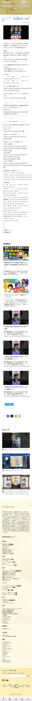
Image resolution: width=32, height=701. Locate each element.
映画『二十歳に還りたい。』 (8, 577)
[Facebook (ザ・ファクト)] (12, 590)
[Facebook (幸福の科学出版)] (12, 559)
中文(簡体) (5, 654)
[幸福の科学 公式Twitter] (5, 680)
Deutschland (6, 646)
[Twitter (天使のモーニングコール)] (14, 594)
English (28, 1)
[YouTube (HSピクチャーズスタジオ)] (19, 570)
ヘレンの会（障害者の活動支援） (9, 636)
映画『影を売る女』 (6, 580)
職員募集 (17, 687)
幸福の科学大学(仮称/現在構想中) (10, 613)
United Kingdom (7, 648)
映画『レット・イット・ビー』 (8, 576)
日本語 (23, 1)
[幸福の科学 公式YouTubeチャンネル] (7, 680)
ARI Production (6, 587)
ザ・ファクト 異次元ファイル (8, 592)
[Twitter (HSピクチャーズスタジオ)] (15, 570)
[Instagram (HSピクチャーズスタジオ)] (21, 570)
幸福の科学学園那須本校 (8, 611)
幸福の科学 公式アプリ (7, 552)
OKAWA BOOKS (6, 661)
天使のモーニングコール (7, 594)
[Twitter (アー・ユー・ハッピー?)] (14, 565)
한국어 (3, 655)
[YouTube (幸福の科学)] (12, 544)
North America (6, 643)
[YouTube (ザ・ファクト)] (8, 590)
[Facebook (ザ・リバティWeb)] (14, 562)
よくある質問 (13, 686)
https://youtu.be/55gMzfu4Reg (15, 59)
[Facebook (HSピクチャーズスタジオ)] (17, 570)
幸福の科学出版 (6, 559)
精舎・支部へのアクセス (7, 549)
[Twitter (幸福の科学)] (8, 544)
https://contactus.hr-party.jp (14, 98)
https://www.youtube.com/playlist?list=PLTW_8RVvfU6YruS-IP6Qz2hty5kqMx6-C (15, 157)
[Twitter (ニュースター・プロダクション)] (16, 586)
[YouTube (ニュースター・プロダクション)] (20, 586)
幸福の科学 (5, 544)
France (4, 647)
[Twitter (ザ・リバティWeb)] (12, 562)
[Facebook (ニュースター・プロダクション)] (18, 586)
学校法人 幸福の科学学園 (8, 609)
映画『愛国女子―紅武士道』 (8, 573)
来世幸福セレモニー (6, 628)
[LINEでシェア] (15, 416)
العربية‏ (3, 657)
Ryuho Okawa (6, 660)
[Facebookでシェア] (8, 416)
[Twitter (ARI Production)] (12, 587)
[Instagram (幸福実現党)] (14, 600)
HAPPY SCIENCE (17, 694)
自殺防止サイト (5, 635)
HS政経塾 (4, 615)
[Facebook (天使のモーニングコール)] (16, 594)
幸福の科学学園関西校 (7, 612)
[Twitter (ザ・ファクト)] (10, 590)
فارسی (3, 659)
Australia (5, 652)
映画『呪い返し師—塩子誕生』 (9, 574)
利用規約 (10, 685)
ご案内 (4, 685)
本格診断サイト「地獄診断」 (8, 553)
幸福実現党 (5, 600)
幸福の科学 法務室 (6, 550)
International (6, 642)
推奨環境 (16, 685)
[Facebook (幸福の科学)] (10, 544)
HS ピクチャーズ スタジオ (8, 570)
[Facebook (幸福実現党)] (10, 600)
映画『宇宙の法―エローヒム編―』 (9, 572)
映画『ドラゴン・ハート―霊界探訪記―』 (11, 578)
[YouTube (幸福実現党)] (12, 600)
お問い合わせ (21, 686)
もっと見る (9, 404)
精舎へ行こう (5, 548)
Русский (6, 656)
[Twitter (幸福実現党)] (8, 600)
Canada (4, 644)
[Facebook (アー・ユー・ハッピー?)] (16, 565)
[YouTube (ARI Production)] (14, 587)
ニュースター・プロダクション (8, 585)
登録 (28, 675)
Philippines (5, 651)
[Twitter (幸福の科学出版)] (10, 559)
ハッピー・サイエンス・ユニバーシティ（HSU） (12, 608)
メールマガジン (5, 546)
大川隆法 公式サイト (7, 545)
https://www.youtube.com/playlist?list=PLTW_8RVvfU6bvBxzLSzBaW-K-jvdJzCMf (15, 148)
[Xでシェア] (12, 416)
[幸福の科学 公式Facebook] (3, 680)
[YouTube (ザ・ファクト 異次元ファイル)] (16, 593)
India (3, 650)
